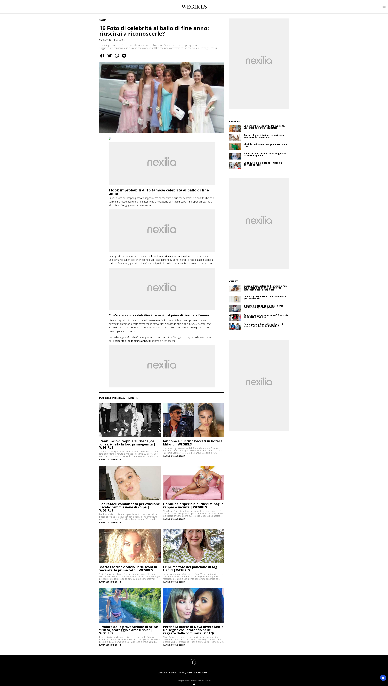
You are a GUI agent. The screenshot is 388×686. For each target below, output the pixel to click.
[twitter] (110, 57)
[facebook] (102, 57)
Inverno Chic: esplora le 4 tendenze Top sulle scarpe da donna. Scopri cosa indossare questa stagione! (265, 288)
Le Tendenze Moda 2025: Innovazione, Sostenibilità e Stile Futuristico (264, 127)
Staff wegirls (105, 39)
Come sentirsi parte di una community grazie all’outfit (265, 297)
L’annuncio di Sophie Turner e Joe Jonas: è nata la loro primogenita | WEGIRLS (127, 444)
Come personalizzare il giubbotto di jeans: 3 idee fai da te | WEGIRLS (263, 325)
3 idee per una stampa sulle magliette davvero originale (265, 154)
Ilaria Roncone (106, 459)
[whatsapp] (117, 57)
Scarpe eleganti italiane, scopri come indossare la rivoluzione (264, 136)
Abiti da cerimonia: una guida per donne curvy (266, 145)
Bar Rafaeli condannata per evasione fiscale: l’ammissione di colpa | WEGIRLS (129, 507)
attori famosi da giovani (174, 320)
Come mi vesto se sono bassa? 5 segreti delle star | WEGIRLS (266, 316)
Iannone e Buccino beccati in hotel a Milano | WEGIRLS (192, 443)
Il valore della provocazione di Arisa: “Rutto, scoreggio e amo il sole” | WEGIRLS (128, 630)
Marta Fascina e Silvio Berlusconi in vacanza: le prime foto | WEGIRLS (128, 568)
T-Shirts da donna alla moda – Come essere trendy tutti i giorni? (263, 307)
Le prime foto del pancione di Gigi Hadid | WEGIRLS (190, 568)
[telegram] (124, 57)
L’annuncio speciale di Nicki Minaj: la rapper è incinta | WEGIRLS (193, 505)
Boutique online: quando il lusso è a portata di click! (263, 164)
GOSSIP (102, 20)
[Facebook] (191, 660)
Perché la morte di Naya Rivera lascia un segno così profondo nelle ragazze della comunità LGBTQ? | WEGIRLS (193, 630)
